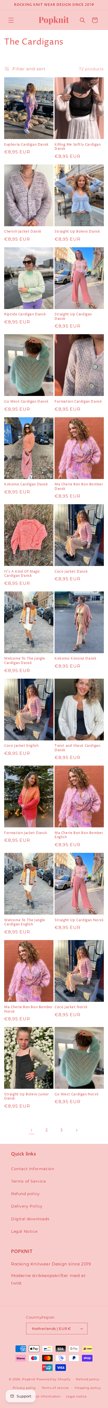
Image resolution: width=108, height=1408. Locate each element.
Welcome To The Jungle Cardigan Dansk (24, 661)
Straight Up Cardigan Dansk (73, 316)
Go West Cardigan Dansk (26, 402)
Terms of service (55, 1388)
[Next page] (76, 1130)
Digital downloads (30, 1218)
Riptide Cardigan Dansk (25, 314)
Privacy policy (24, 1388)
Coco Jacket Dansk (71, 572)
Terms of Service (28, 1181)
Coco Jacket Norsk (71, 1007)
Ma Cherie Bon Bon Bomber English (79, 835)
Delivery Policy (27, 1206)
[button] (11, 20)
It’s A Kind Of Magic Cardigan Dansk (22, 574)
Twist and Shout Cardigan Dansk (77, 748)
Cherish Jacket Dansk (23, 232)
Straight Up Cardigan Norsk (79, 920)
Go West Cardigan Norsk (77, 1094)
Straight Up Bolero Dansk (77, 232)
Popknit (28, 1379)
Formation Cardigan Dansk (78, 402)
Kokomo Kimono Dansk (75, 659)
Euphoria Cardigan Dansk (26, 145)
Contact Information (32, 1168)
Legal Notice (24, 1231)
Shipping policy (87, 1388)
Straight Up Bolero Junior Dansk (26, 1096)
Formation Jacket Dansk (25, 833)
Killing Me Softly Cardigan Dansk (78, 147)
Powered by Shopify (54, 1379)
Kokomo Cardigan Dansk (26, 484)
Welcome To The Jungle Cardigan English (24, 922)
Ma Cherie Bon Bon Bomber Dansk (79, 486)
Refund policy (25, 1193)
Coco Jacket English (21, 746)
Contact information (43, 1396)
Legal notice (76, 1396)
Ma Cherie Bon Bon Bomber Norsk (28, 1009)
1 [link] (31, 1130)
